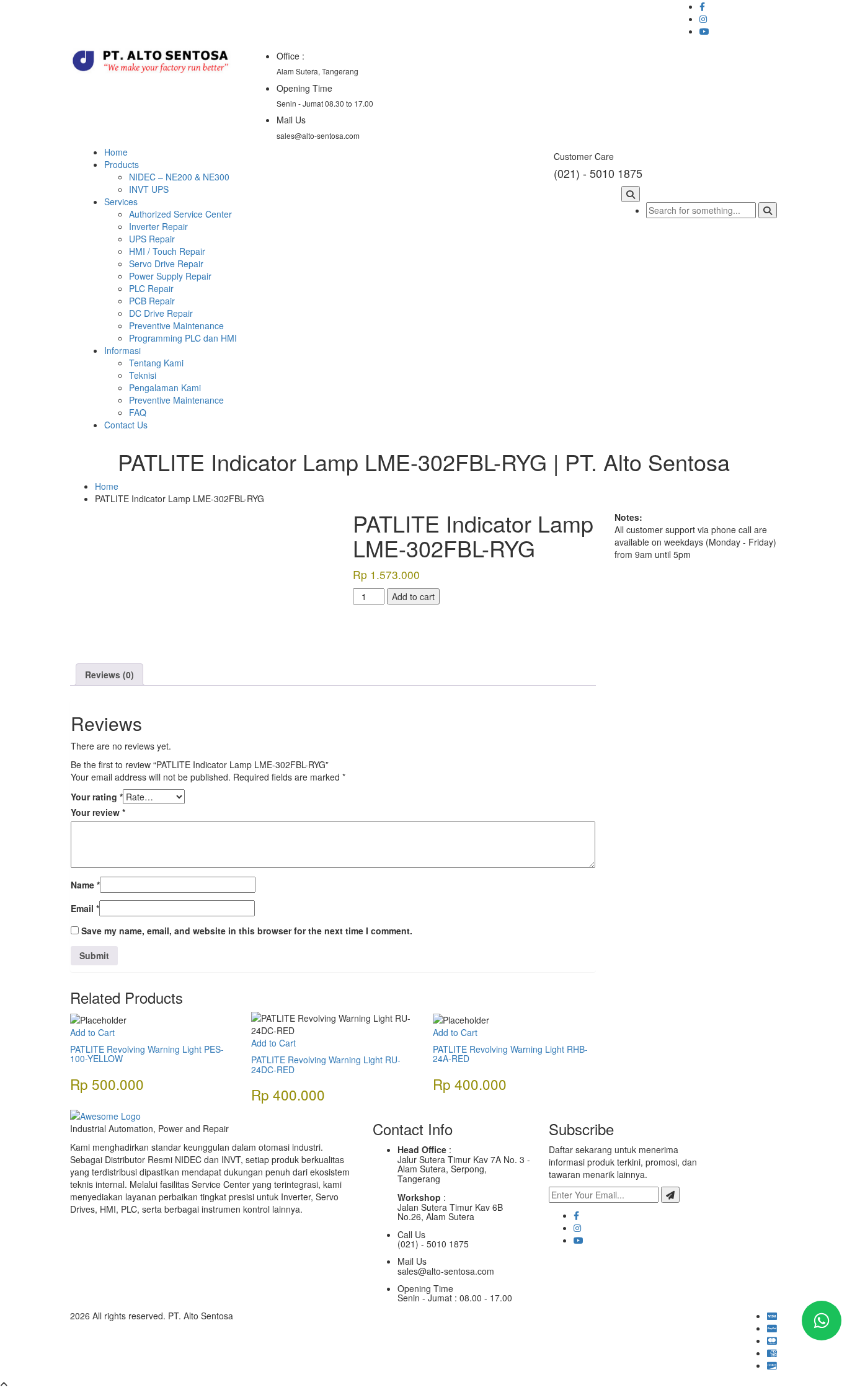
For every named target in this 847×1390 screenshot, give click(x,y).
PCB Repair (152, 300)
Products (121, 164)
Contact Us (126, 424)
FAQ (137, 412)
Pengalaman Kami (165, 387)
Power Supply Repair (170, 276)
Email (85, 908)
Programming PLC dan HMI (183, 338)
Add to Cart (92, 1032)
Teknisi (142, 375)
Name (85, 885)
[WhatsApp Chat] (821, 1320)
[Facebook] (576, 1215)
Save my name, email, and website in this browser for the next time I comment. (246, 930)
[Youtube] (578, 1240)
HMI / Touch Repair (167, 251)
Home (116, 152)
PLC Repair (151, 288)
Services (121, 201)
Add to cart (413, 596)
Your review (98, 812)
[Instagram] (577, 1227)
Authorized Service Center (180, 214)
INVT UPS (149, 189)
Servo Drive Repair (166, 263)
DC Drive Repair (161, 313)
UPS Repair (152, 238)
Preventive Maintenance (176, 325)
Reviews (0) (109, 674)
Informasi (122, 350)
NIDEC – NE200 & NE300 (179, 176)
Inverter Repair (158, 226)
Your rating (97, 796)
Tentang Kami (156, 362)
